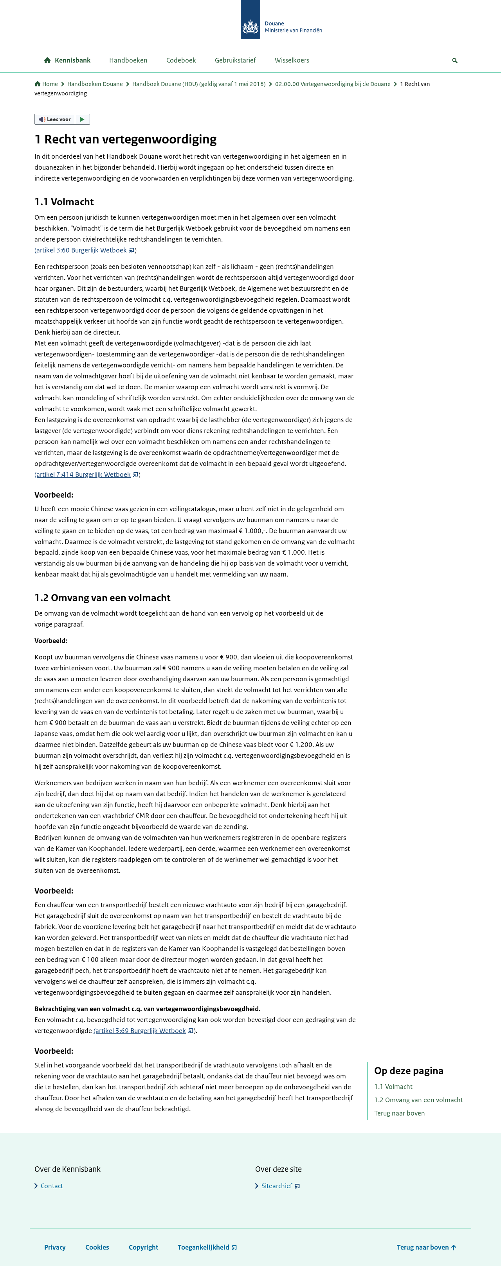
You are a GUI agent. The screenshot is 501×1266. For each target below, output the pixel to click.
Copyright (143, 1247)
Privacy (55, 1247)
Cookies (97, 1247)
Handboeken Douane (95, 84)
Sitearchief (276, 1186)
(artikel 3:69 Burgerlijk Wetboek (140, 1030)
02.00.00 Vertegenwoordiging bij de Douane (333, 84)
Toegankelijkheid (203, 1247)
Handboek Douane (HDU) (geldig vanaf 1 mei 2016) (199, 84)
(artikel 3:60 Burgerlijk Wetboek (80, 250)
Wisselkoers (292, 60)
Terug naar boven (399, 1113)
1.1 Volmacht (393, 1086)
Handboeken (128, 60)
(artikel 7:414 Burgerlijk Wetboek (82, 474)
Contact (52, 1186)
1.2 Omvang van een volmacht (418, 1100)
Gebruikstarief (235, 60)
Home (50, 84)
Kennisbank (72, 60)
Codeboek (181, 60)
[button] (62, 119)
